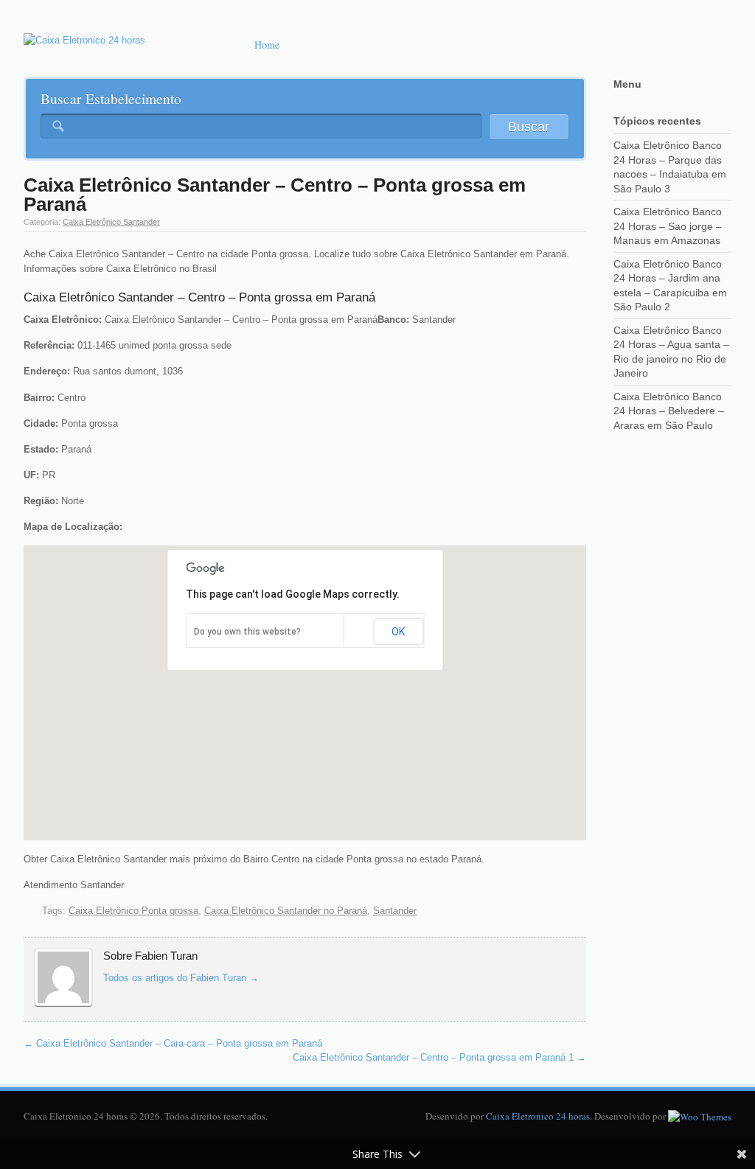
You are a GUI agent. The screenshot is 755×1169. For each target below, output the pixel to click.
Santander (395, 910)
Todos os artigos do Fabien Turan (181, 977)
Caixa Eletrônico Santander (111, 221)
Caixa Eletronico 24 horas (538, 1116)
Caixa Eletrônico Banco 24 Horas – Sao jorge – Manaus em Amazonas (667, 226)
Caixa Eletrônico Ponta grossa (133, 910)
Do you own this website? (247, 632)
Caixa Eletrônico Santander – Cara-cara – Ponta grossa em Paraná (173, 1043)
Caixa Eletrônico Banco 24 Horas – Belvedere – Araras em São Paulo (668, 411)
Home (266, 45)
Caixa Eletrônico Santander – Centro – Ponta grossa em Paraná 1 (439, 1057)
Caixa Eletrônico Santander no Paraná (285, 910)
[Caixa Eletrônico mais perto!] (84, 40)
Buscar (528, 126)
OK (398, 632)
